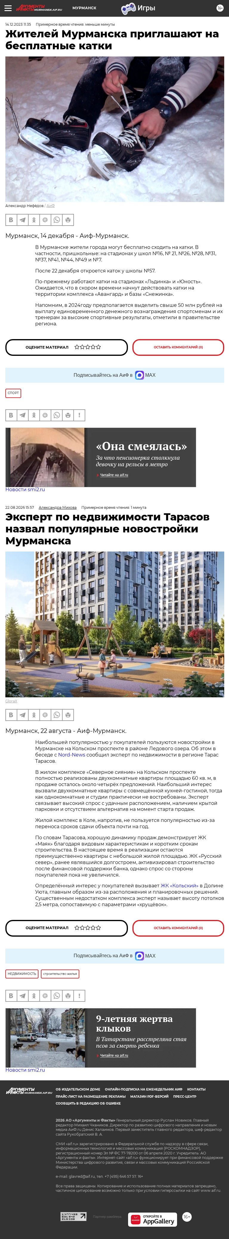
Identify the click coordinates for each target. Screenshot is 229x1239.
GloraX (11, 701)
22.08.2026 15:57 (19, 507)
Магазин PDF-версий (149, 1097)
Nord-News (71, 755)
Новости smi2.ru (25, 489)
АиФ (51, 205)
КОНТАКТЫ (196, 1089)
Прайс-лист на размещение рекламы (91, 1097)
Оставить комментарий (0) (178, 347)
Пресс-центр (184, 1097)
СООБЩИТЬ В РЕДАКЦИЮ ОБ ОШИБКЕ (88, 1103)
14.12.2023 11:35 (18, 24)
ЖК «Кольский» (180, 886)
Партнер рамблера (107, 1216)
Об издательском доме (78, 1089)
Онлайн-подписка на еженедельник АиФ (143, 1089)
